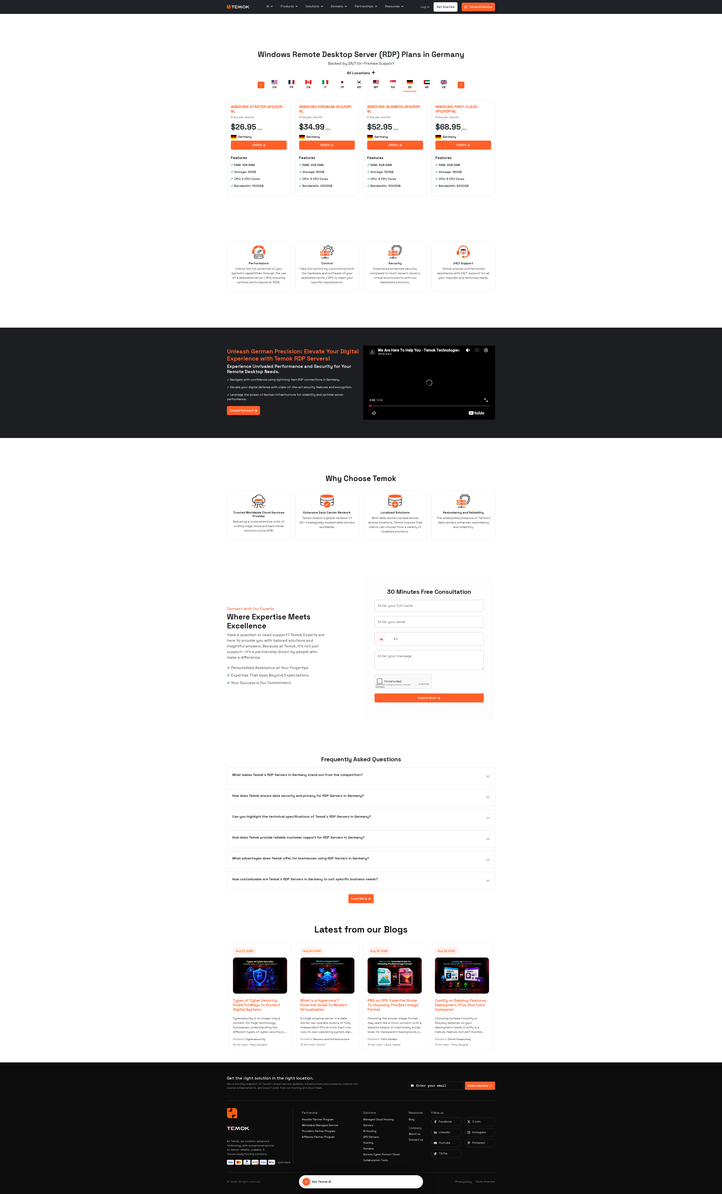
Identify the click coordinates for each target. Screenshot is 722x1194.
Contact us (416, 1139)
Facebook (445, 1121)
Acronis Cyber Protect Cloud (381, 1154)
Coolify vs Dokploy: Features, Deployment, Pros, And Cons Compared (393, 1005)
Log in (425, 7)
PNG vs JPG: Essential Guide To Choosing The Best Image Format (325, 1005)
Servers (368, 1125)
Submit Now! (427, 698)
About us (414, 1134)
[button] (381, 639)
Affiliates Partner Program (318, 1137)
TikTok (443, 1153)
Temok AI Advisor (480, 7)
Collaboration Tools (375, 1160)
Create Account (242, 410)
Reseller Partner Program (318, 1119)
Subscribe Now (478, 1085)
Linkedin (444, 1132)
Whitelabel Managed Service (320, 1125)
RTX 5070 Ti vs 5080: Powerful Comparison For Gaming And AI (457, 1005)
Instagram (479, 1132)
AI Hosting (369, 1131)
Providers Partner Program (318, 1131)
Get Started (445, 7)
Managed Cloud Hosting (378, 1119)
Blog (411, 1119)
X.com (476, 1121)
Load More (359, 899)
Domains (368, 1148)
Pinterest (478, 1143)
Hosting (368, 1142)
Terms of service (485, 1181)
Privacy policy (463, 1181)
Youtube (444, 1143)
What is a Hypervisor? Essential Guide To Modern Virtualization (256, 1005)
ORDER (257, 145)
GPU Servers (371, 1137)
